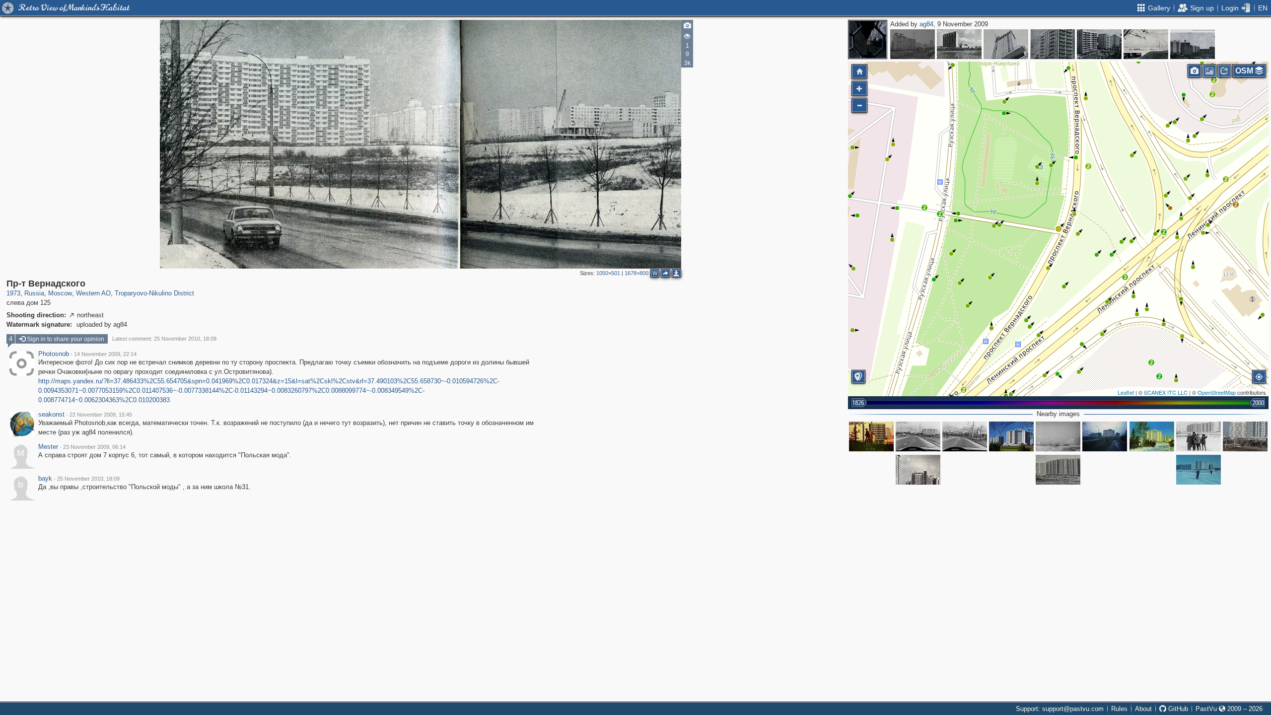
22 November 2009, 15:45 (101, 415)
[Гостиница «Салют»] (1011, 436)
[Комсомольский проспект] (1099, 44)
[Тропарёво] (871, 436)
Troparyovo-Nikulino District (154, 293)
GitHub (1177, 709)
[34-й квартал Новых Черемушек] (1192, 44)
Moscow (60, 293)
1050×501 (608, 273)
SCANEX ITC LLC (1166, 392)
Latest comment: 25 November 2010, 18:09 (164, 339)
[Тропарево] (1104, 436)
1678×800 (636, 273)
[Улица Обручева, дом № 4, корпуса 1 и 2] (959, 44)
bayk (45, 478)
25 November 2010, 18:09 (88, 479)
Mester (48, 446)
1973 (13, 293)
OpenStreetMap (1217, 392)
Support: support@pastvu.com (1060, 709)
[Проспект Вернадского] (1245, 436)
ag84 (926, 24)
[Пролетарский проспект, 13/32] (912, 44)
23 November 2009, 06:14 (94, 447)
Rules (1119, 709)
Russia (34, 293)
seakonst (51, 414)
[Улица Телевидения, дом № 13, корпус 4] (1052, 44)
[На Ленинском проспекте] (918, 470)
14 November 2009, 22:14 (105, 354)
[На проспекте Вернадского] (964, 436)
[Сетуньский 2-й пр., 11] (1006, 44)
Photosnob (53, 354)
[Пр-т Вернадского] (1058, 229)
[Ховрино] (1146, 44)
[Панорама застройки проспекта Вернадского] (1058, 470)
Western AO (93, 293)
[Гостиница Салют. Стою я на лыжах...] (1198, 470)
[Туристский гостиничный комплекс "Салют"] (1152, 436)
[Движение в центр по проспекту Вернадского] (918, 436)
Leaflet (1126, 392)
